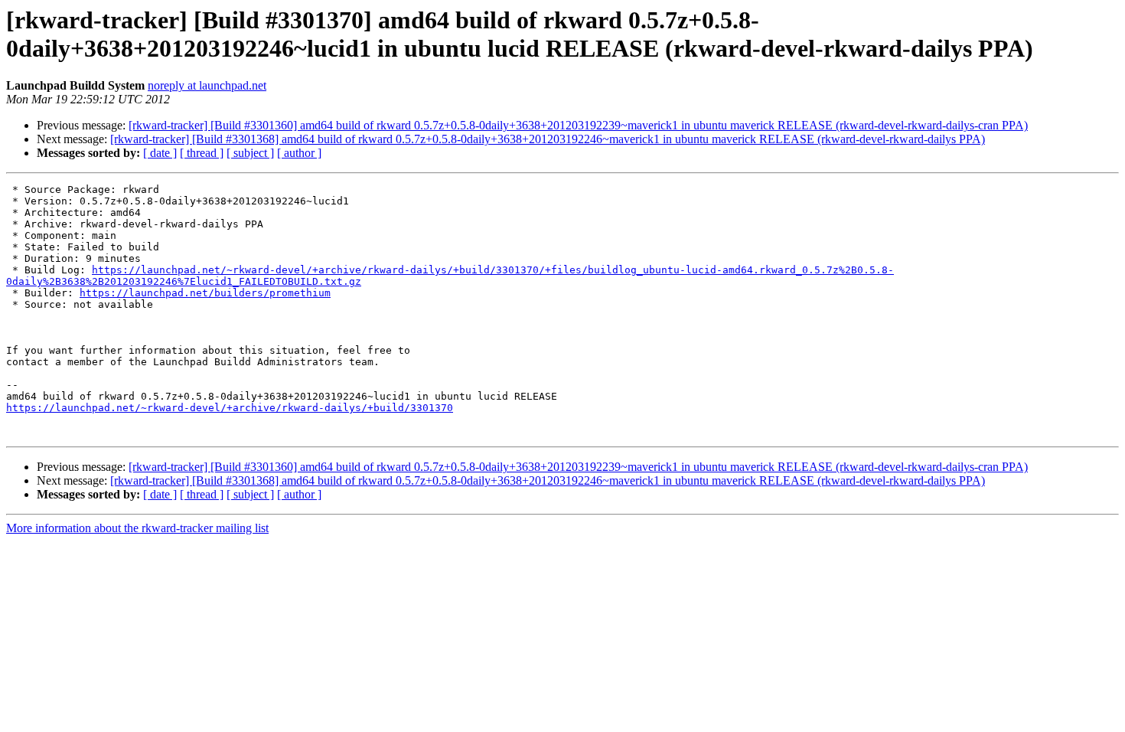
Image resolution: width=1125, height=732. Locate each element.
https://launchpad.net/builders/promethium (205, 293)
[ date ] (160, 152)
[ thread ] (201, 152)
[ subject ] (250, 152)
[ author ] (299, 152)
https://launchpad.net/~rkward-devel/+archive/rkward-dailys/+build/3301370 (229, 407)
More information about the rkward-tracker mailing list (137, 527)
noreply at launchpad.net (207, 85)
